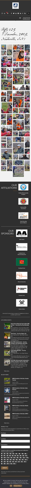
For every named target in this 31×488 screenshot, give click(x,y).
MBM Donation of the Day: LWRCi (20, 413)
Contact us (21, 313)
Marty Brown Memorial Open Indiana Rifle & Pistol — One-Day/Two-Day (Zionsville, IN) (20, 325)
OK (11, 485)
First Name (3, 433)
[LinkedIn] (20, 13)
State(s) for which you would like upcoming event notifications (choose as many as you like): (14, 451)
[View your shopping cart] (7, 13)
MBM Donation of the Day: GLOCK (20, 397)
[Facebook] (11, 13)
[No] (29, 483)
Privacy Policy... (17, 485)
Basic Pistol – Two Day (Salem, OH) (18, 333)
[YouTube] (16, 13)
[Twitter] (14, 13)
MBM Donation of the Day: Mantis (20, 405)
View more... (7, 371)
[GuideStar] (23, 13)
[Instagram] (18, 13)
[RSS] (25, 13)
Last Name (3, 438)
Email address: (4, 444)
